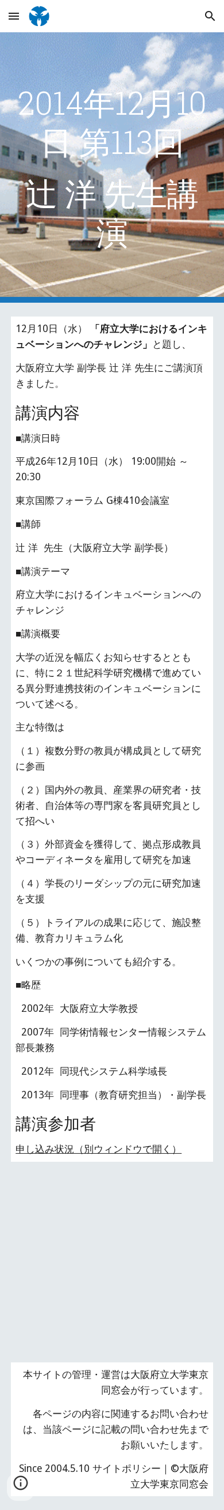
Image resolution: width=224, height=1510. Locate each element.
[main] (112, 167)
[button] (14, 16)
